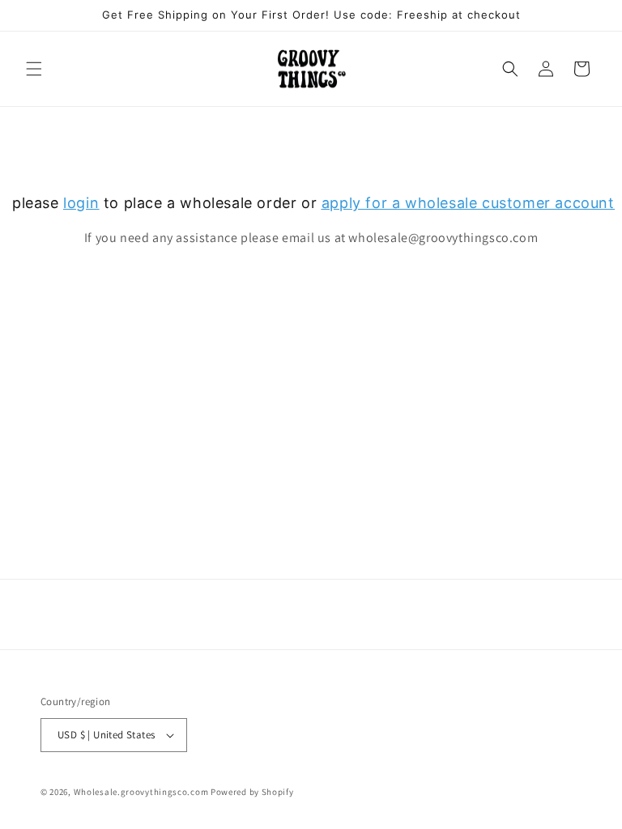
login (81, 202)
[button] (34, 69)
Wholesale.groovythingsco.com (141, 791)
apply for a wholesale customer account (468, 202)
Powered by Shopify (252, 791)
